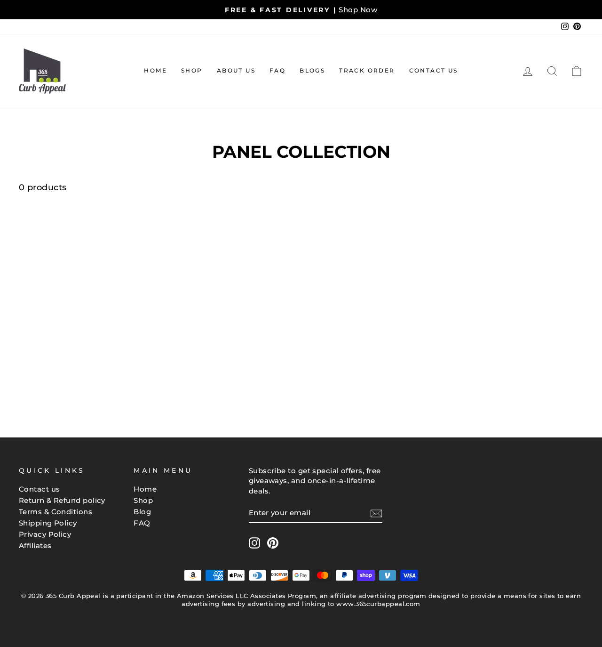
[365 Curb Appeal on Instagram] (254, 543)
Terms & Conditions (55, 511)
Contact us (39, 489)
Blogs (312, 70)
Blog (142, 511)
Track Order (367, 70)
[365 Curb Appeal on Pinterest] (272, 543)
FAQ (277, 70)
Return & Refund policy (62, 500)
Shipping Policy (48, 522)
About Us (236, 70)
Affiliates (35, 545)
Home (155, 70)
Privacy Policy (45, 534)
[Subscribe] (376, 513)
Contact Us (433, 70)
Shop (192, 70)
